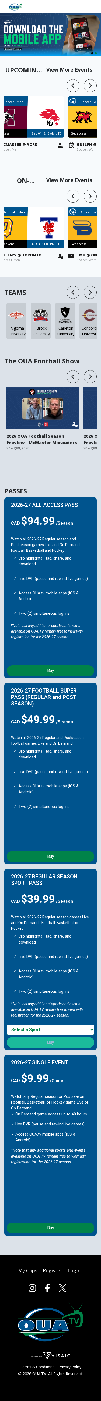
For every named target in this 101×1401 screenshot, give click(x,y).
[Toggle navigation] (85, 6)
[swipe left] (73, 85)
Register (52, 1270)
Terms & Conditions (37, 1366)
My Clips (27, 1270)
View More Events (69, 69)
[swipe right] (90, 85)
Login (74, 1270)
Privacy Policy (70, 1366)
